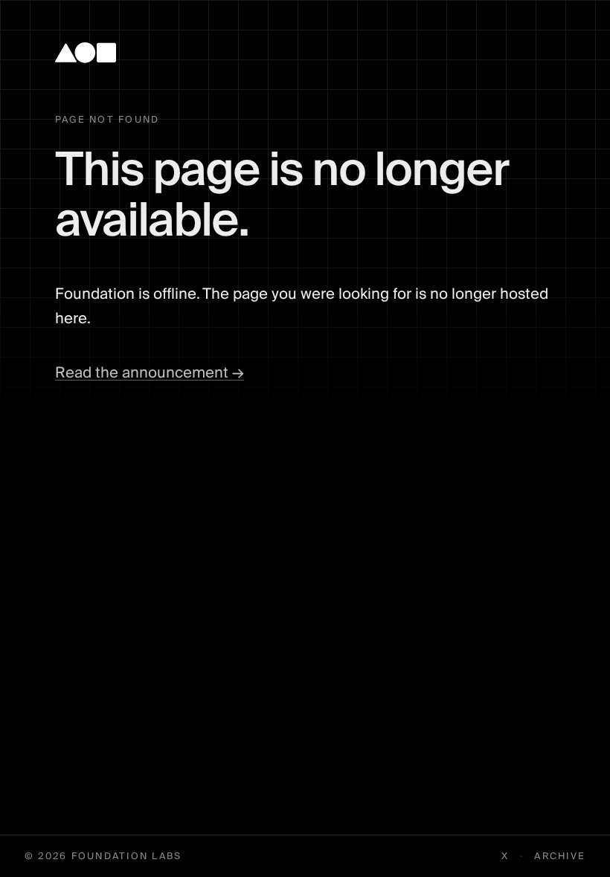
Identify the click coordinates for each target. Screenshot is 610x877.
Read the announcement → (149, 373)
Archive (559, 856)
